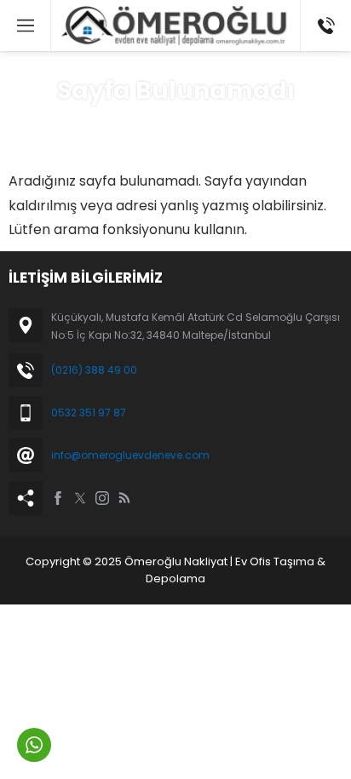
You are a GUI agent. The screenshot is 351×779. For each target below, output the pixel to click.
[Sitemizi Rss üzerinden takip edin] (124, 498)
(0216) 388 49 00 (94, 370)
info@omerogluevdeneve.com (130, 455)
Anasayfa (116, 124)
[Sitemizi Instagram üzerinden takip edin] (102, 498)
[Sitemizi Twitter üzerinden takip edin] (80, 498)
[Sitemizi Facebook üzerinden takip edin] (58, 498)
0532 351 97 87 (88, 412)
